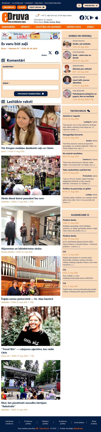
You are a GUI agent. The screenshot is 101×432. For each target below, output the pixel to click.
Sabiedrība (8, 26)
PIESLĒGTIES (89, 5)
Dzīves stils (74, 26)
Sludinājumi (78, 214)
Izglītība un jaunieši (48, 26)
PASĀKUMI (6, 3)
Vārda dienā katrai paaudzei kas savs (22, 198)
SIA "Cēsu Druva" (43, 428)
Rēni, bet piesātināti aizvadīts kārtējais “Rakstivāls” (24, 404)
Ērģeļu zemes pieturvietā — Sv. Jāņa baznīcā (27, 298)
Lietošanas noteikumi (9, 422)
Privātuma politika (28, 422)
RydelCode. (78, 428)
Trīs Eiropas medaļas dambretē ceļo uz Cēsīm (27, 148)
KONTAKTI (29, 3)
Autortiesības (79, 422)
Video (90, 26)
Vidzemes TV (14, 48)
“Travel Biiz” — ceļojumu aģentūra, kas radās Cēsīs (27, 350)
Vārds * (6, 83)
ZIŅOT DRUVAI (35, 7)
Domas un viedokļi (80, 35)
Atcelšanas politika (63, 422)
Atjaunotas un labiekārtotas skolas (21, 248)
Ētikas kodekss (94, 422)
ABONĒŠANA (9, 7)
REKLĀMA (39, 3)
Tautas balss (78, 110)
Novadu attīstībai (7, 252)
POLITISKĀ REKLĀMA (53, 3)
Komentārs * (8, 66)
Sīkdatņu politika (45, 422)
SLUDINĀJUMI (17, 3)
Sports (25, 26)
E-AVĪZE (22, 7)
